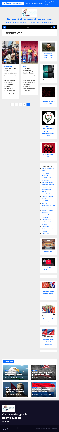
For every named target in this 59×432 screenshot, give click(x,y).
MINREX (44, 231)
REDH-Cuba (21, 377)
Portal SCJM (45, 208)
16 (24, 104)
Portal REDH (45, 233)
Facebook (37, 428)
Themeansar (5, 429)
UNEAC (44, 191)
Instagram (54, 428)
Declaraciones (7, 66)
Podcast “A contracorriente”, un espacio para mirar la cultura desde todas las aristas (48, 131)
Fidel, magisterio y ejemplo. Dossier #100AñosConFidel (48, 55)
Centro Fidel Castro (47, 194)
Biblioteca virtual (48, 251)
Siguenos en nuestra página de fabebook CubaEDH (48, 293)
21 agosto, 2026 (11, 377)
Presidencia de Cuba (48, 229)
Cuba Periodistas (46, 219)
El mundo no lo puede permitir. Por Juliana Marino (42, 375)
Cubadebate (45, 226)
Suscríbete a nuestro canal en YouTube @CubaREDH (48, 342)
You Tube (48, 428)
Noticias (35, 387)
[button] (51, 27)
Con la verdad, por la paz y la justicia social (29, 19)
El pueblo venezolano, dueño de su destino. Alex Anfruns (28, 73)
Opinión (25, 66)
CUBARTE (45, 201)
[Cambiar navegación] (28, 27)
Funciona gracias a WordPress (9, 428)
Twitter (43, 428)
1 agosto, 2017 (9, 76)
